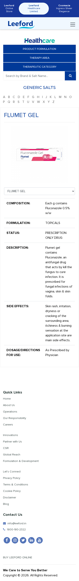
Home (7, 398)
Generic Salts (39, 87)
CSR (6, 448)
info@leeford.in (16, 523)
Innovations (10, 435)
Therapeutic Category (39, 66)
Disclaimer (9, 497)
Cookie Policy (12, 491)
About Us (9, 405)
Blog (6, 504)
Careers (8, 424)
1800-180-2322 (15, 529)
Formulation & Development (21, 461)
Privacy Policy (11, 478)
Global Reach (11, 454)
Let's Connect (12, 471)
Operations (10, 411)
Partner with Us (12, 441)
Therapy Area (39, 57)
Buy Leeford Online (19, 557)
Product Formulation (39, 48)
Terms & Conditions (15, 484)
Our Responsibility (14, 418)
